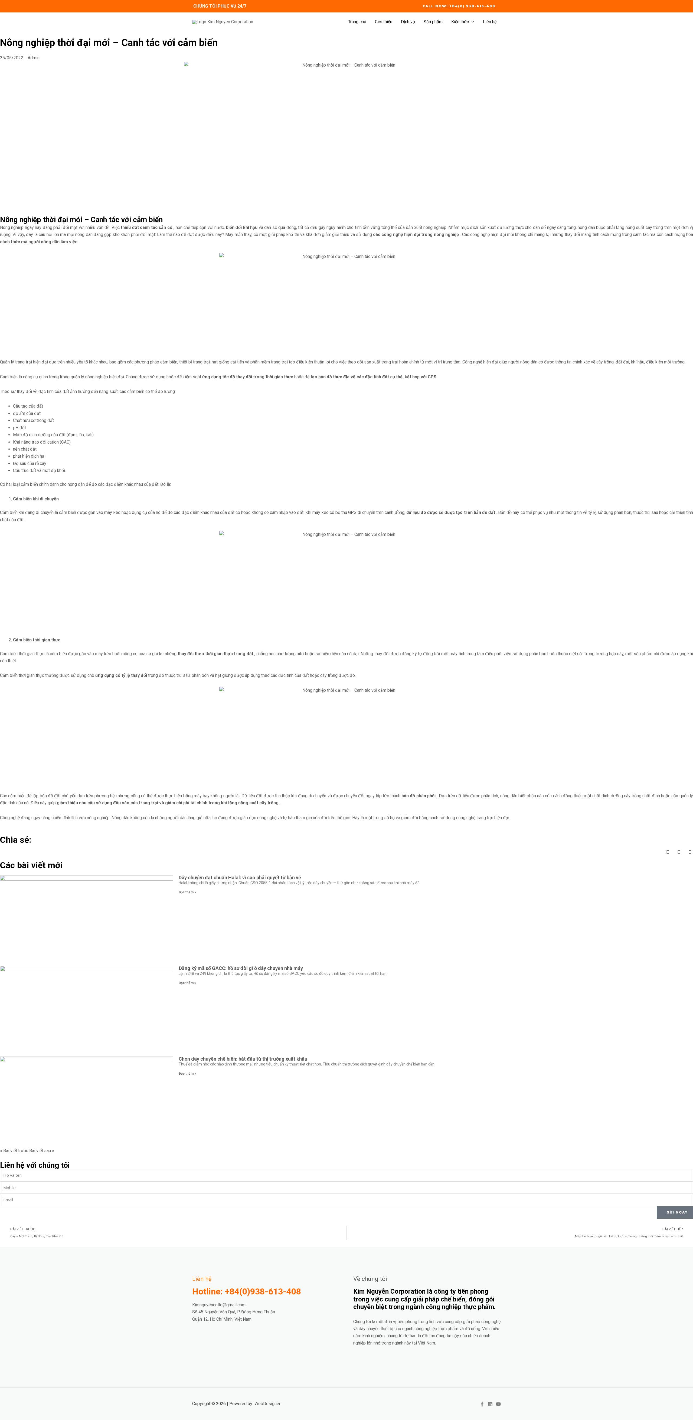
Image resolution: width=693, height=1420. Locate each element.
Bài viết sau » (41, 1150)
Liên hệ (489, 21)
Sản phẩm (433, 21)
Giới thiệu (383, 21)
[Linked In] (490, 1404)
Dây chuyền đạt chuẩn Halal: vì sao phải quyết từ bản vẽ (240, 877)
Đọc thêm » (187, 892)
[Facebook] (482, 1404)
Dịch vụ (408, 21)
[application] (471, 21)
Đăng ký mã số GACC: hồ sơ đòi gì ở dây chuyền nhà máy (241, 968)
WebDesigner (267, 1403)
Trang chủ (357, 21)
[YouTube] (498, 1404)
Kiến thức (460, 21)
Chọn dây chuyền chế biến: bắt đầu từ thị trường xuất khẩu (243, 1059)
